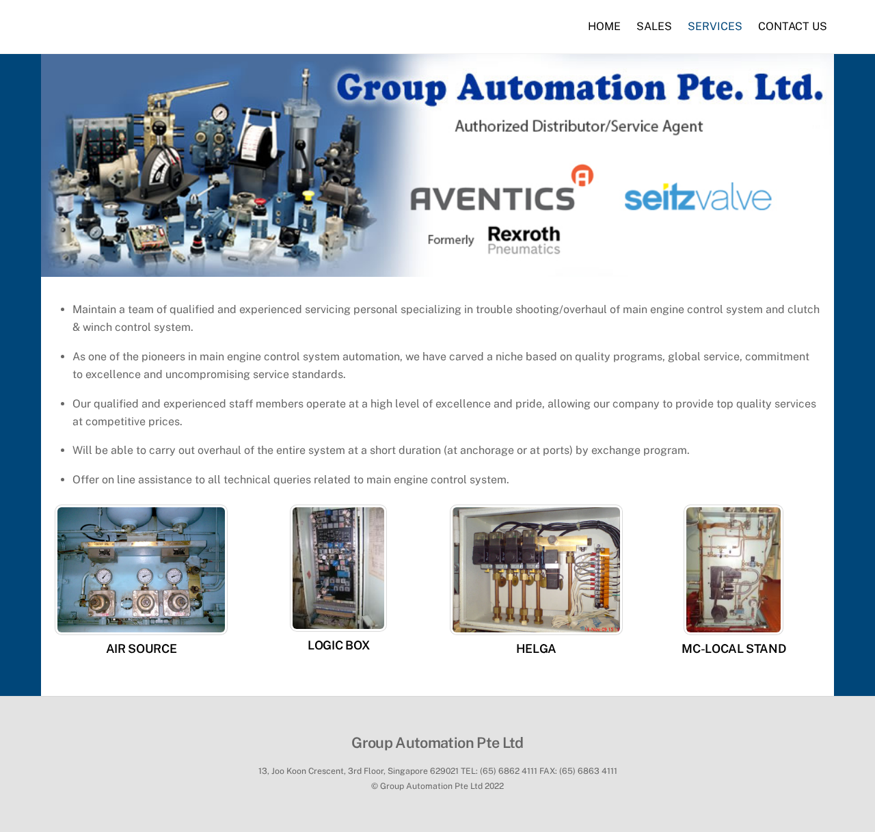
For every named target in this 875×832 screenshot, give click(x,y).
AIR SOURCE (141, 648)
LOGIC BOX (339, 645)
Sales (654, 26)
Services (715, 26)
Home (604, 26)
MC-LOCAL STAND (733, 648)
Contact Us (792, 26)
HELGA (536, 648)
